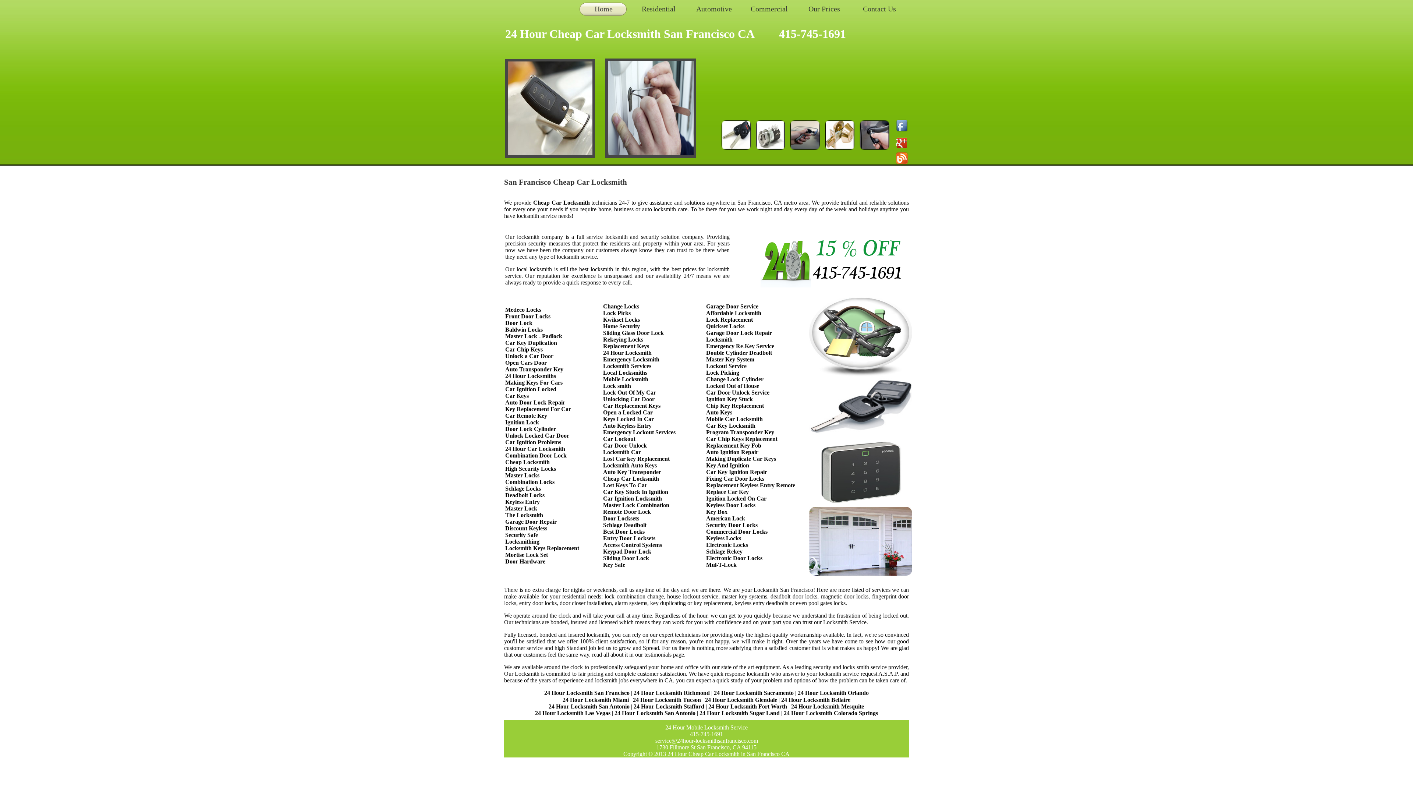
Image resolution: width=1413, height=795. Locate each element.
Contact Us (879, 9)
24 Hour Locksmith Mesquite (827, 706)
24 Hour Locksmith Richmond (672, 693)
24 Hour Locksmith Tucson (667, 700)
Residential (659, 9)
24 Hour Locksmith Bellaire (815, 700)
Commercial (769, 9)
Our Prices (824, 9)
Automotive (714, 9)
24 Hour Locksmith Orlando (833, 693)
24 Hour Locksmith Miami (596, 700)
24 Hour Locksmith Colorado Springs (831, 713)
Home (604, 9)
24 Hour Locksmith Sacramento (754, 693)
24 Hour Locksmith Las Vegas (572, 713)
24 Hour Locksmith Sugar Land (740, 713)
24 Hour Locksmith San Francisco (587, 693)
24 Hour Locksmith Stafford (669, 706)
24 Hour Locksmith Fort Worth (747, 706)
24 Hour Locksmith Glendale (741, 700)
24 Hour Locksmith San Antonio (589, 706)
